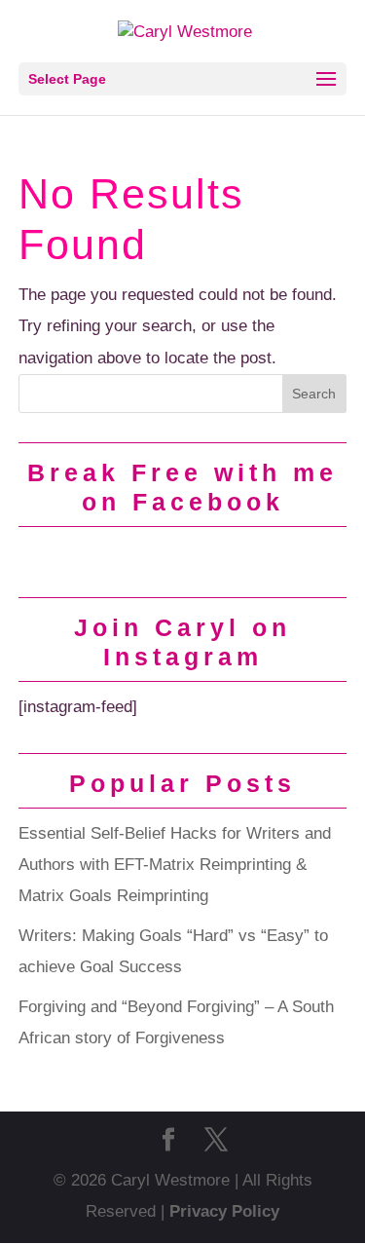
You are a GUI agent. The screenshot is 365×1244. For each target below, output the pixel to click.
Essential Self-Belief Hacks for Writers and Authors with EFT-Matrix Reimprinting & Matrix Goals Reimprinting (174, 865)
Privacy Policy (224, 1211)
